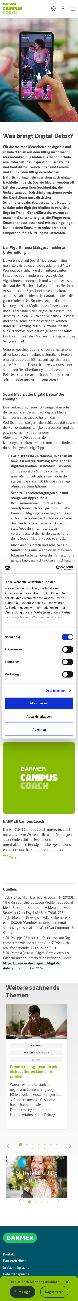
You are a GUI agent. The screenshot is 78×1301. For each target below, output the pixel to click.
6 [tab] (50, 1144)
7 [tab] (56, 1144)
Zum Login (22, 1291)
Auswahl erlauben (39, 716)
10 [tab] (44, 1148)
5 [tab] (44, 1144)
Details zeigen (56, 690)
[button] (53, 8)
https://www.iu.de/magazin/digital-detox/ (31, 965)
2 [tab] (26, 1144)
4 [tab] (38, 1144)
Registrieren (54, 1291)
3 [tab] (32, 1144)
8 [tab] (32, 1148)
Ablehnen (39, 729)
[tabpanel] (36, 1066)
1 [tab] (20, 1144)
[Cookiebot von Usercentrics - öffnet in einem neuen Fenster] (56, 568)
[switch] (67, 649)
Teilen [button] (13, 857)
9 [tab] (38, 1148)
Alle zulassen (39, 703)
